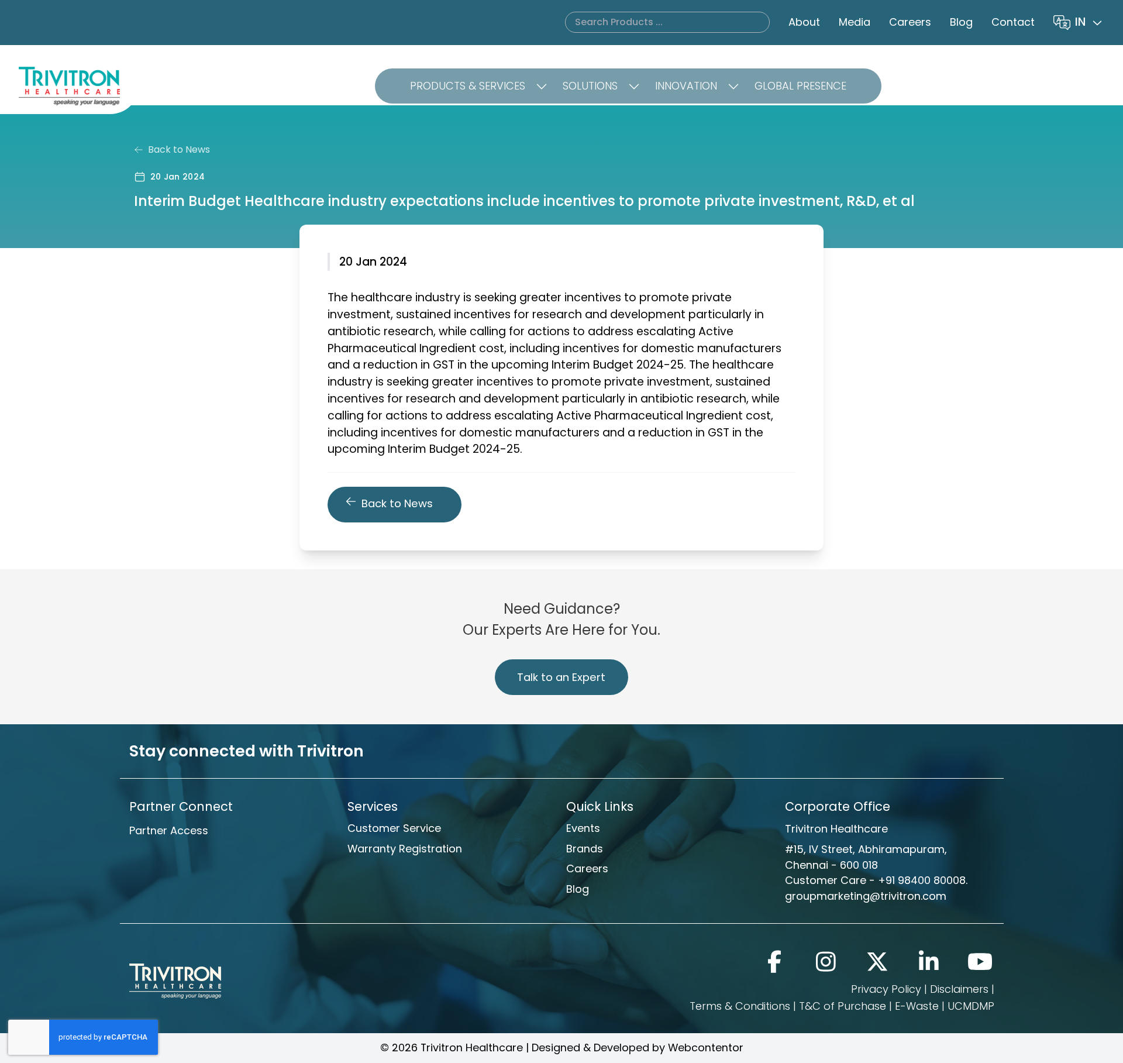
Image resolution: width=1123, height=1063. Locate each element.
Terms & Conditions (740, 1006)
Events (583, 828)
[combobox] (1089, 22)
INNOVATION (686, 85)
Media (854, 22)
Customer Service (394, 828)
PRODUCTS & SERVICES (467, 85)
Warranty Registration (404, 848)
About (804, 22)
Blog (961, 22)
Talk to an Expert (561, 677)
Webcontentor (705, 1047)
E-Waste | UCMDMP (944, 1006)
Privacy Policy (886, 989)
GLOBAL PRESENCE (800, 85)
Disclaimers (959, 989)
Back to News (179, 149)
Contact (1013, 22)
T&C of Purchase (842, 1006)
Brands (584, 848)
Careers (910, 22)
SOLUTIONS (590, 85)
